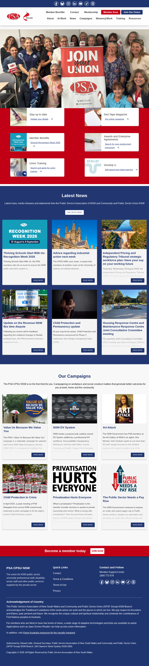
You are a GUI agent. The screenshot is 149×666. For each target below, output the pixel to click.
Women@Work (104, 18)
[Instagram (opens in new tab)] (68, 3)
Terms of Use (59, 585)
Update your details (39, 119)
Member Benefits (55, 12)
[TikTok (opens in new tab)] (87, 3)
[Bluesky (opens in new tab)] (62, 3)
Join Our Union (132, 12)
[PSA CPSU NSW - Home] (19, 16)
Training (120, 18)
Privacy (57, 591)
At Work (61, 18)
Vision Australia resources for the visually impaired (49, 632)
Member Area (110, 12)
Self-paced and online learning (119, 169)
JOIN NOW (97, 551)
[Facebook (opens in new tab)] (56, 3)
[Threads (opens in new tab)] (93, 3)
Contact (74, 12)
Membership (91, 12)
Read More (38, 280)
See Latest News (74, 212)
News (73, 18)
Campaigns (86, 18)
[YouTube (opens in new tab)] (80, 3)
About (50, 18)
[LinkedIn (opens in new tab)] (74, 3)
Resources (135, 18)
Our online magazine (114, 119)
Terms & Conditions (63, 579)
